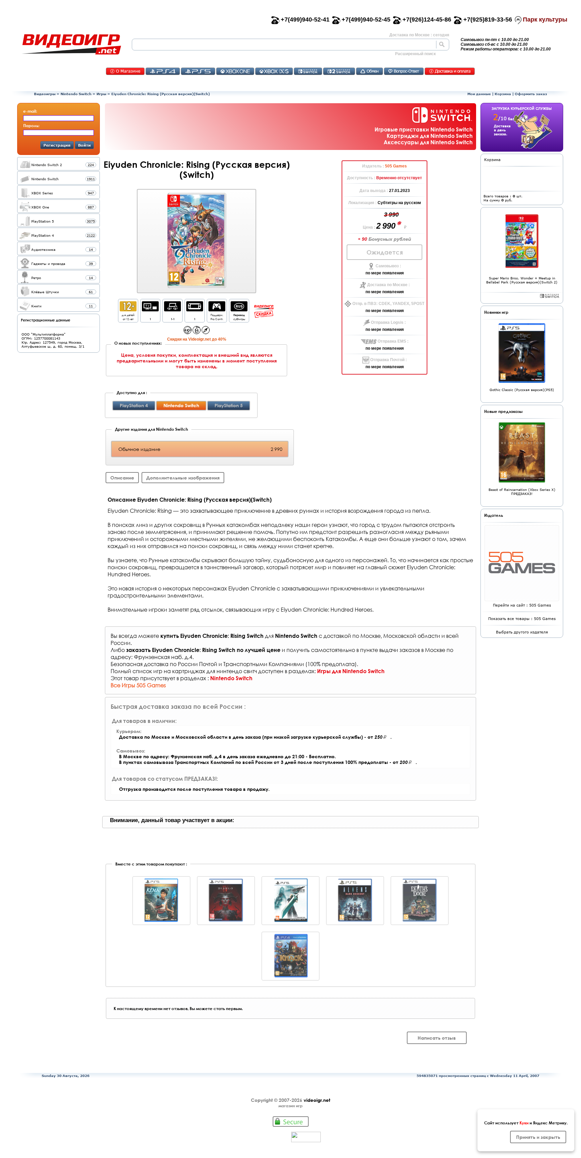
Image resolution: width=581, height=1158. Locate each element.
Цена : (369, 227)
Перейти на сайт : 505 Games (522, 605)
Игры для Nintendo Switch (351, 671)
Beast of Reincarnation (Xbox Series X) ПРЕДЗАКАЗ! (522, 492)
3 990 (391, 214)
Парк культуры (545, 19)
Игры (101, 94)
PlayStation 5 (229, 405)
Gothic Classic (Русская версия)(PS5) (522, 390)
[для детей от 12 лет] (128, 309)
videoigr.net (317, 1100)
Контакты (125, 71)
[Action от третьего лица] (187, 332)
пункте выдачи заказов (390, 649)
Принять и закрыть (538, 1137)
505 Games (396, 166)
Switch (308, 71)
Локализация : (363, 202)
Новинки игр (496, 312)
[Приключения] (205, 332)
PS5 (198, 71)
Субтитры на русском (399, 202)
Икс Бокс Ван (235, 71)
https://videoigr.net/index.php (71, 44)
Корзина (503, 94)
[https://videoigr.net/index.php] (71, 44)
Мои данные (479, 94)
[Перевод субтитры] (239, 309)
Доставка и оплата (449, 71)
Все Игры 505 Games (138, 685)
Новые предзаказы (503, 411)
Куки (524, 1122)
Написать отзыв (437, 1038)
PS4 (163, 71)
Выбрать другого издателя (522, 632)
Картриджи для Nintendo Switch (430, 135)
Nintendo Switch (76, 94)
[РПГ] (196, 332)
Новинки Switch (549, 296)
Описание (122, 477)
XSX (274, 71)
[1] (150, 309)
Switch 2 (339, 71)
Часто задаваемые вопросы (403, 71)
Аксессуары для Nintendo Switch (428, 142)
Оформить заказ (531, 94)
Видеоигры (44, 94)
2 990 (386, 225)
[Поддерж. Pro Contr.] (216, 309)
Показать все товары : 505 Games (522, 618)
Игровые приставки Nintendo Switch (424, 129)
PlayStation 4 (134, 405)
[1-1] (172, 309)
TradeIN (369, 71)
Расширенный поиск (415, 53)
